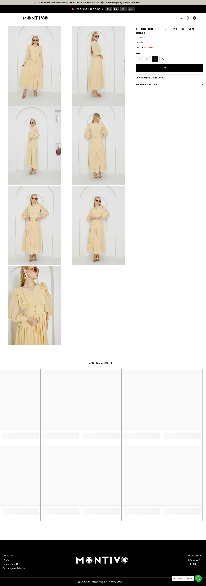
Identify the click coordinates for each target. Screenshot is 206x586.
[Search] (181, 18)
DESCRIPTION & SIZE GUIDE (150, 78)
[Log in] (187, 17)
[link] (20, 434)
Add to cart (169, 68)
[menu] (10, 18)
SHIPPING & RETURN (146, 84)
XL (163, 59)
